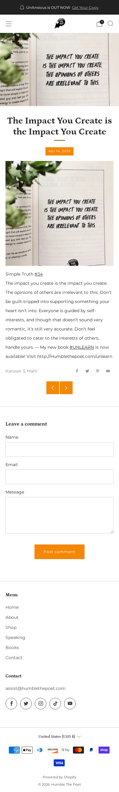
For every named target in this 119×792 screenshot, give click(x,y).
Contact (14, 657)
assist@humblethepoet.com (35, 688)
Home (12, 607)
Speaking (15, 637)
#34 (38, 274)
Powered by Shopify (59, 777)
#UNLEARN (82, 347)
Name (11, 437)
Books (12, 647)
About (12, 617)
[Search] (110, 23)
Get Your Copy (85, 7)
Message (14, 492)
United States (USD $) (56, 736)
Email (11, 464)
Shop (10, 627)
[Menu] (8, 24)
